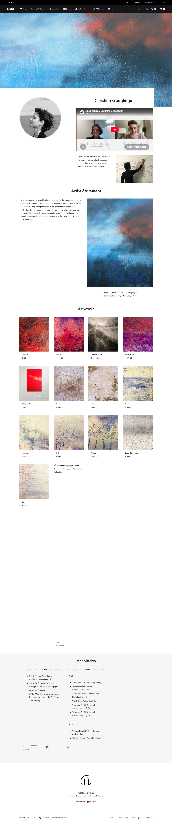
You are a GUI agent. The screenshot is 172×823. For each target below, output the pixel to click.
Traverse (59, 404)
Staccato (25, 354)
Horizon (128, 404)
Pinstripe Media (63, 818)
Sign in (140, 9)
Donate (162, 2)
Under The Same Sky (150, 2)
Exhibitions (55, 9)
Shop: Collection (39, 9)
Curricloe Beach (96, 354)
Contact (137, 2)
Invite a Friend (123, 818)
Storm (58, 642)
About (128, 2)
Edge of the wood (131, 453)
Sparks (58, 354)
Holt (57, 453)
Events (112, 9)
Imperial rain (129, 354)
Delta (23, 502)
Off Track (94, 404)
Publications (100, 9)
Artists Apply (136, 818)
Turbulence (25, 453)
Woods (93, 453)
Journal (68, 9)
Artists (25, 9)
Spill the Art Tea (83, 9)
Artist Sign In (149, 818)
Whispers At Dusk (28, 404)
